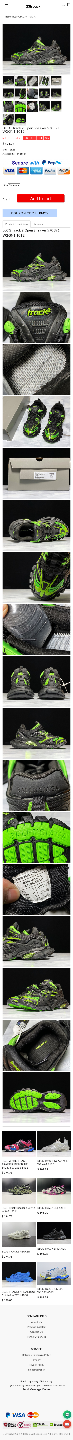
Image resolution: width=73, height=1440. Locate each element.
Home (8, 16)
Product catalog (36, 1326)
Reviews (38, 224)
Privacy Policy (36, 1364)
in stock (21, 153)
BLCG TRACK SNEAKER (51, 1207)
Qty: (5, 199)
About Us (36, 1321)
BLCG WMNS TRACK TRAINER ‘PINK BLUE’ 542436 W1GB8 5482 (15, 1164)
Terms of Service (36, 1336)
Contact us (36, 1331)
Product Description (16, 224)
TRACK (31, 16)
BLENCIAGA (19, 16)
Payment (36, 1359)
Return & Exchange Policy (36, 1354)
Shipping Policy (36, 1369)
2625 (12, 149)
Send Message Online (37, 1389)
